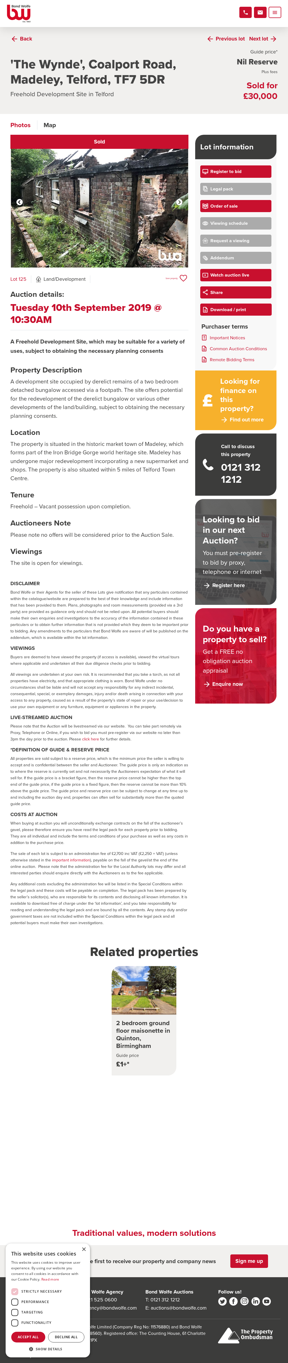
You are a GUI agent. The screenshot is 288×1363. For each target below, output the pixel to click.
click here (90, 739)
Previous (19, 202)
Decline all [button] (66, 1337)
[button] (47, 1349)
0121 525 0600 (100, 1299)
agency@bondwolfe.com (110, 1308)
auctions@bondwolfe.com (179, 1308)
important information (71, 860)
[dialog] (48, 1300)
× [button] (84, 1249)
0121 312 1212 (165, 1299)
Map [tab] (50, 125)
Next (179, 202)
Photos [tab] (20, 125)
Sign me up (249, 1261)
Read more (50, 1279)
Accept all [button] (28, 1337)
